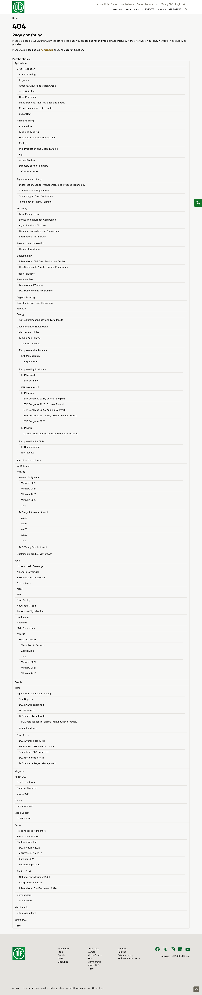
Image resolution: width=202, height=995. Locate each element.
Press (140, 4)
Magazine (175, 9)
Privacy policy (57, 988)
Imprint (44, 988)
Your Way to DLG (31, 988)
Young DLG (167, 4)
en (187, 4)
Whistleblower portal (76, 988)
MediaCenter (128, 4)
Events (149, 9)
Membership (152, 4)
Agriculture (120, 10)
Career (114, 4)
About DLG (103, 4)
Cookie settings (95, 988)
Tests (160, 10)
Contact (16, 988)
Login (178, 4)
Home (15, 18)
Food (137, 10)
